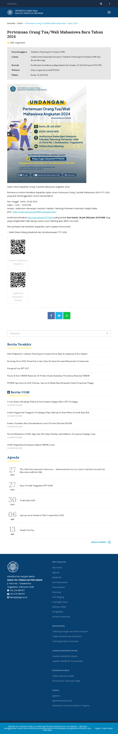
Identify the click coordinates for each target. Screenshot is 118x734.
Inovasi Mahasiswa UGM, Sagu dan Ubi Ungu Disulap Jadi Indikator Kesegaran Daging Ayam (51, 434)
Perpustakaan (58, 587)
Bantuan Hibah (59, 606)
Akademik (56, 577)
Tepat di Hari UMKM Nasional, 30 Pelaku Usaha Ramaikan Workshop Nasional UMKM (48, 375)
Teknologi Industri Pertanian (65, 641)
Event (19, 23)
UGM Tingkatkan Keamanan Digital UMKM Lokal (30, 444)
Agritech (56, 695)
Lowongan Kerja (60, 601)
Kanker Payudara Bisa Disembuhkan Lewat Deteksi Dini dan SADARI (39, 423)
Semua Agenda (98, 542)
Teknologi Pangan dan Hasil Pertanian (70, 631)
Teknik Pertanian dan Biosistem (67, 636)
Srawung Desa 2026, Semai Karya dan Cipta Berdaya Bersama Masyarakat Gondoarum (48, 361)
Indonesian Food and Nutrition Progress (71, 705)
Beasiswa (56, 592)
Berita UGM (20, 392)
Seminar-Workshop (61, 616)
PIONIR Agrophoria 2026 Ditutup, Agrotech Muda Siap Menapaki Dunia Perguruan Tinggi (50, 383)
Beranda (11, 23)
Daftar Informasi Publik (63, 676)
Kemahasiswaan (59, 582)
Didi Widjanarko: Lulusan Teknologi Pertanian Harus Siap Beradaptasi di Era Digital (47, 354)
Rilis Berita (57, 567)
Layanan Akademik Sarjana (64, 656)
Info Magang (58, 597)
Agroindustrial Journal (62, 700)
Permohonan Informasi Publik (66, 681)
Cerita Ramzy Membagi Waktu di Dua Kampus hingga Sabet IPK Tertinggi (42, 401)
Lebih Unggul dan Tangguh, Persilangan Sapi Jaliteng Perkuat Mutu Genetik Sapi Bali (48, 412)
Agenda (55, 572)
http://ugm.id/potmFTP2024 (45, 70)
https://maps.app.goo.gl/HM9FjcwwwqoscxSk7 (34, 211)
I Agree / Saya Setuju (104, 728)
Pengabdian (57, 611)
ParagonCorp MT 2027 (18, 368)
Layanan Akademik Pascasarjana (67, 661)
